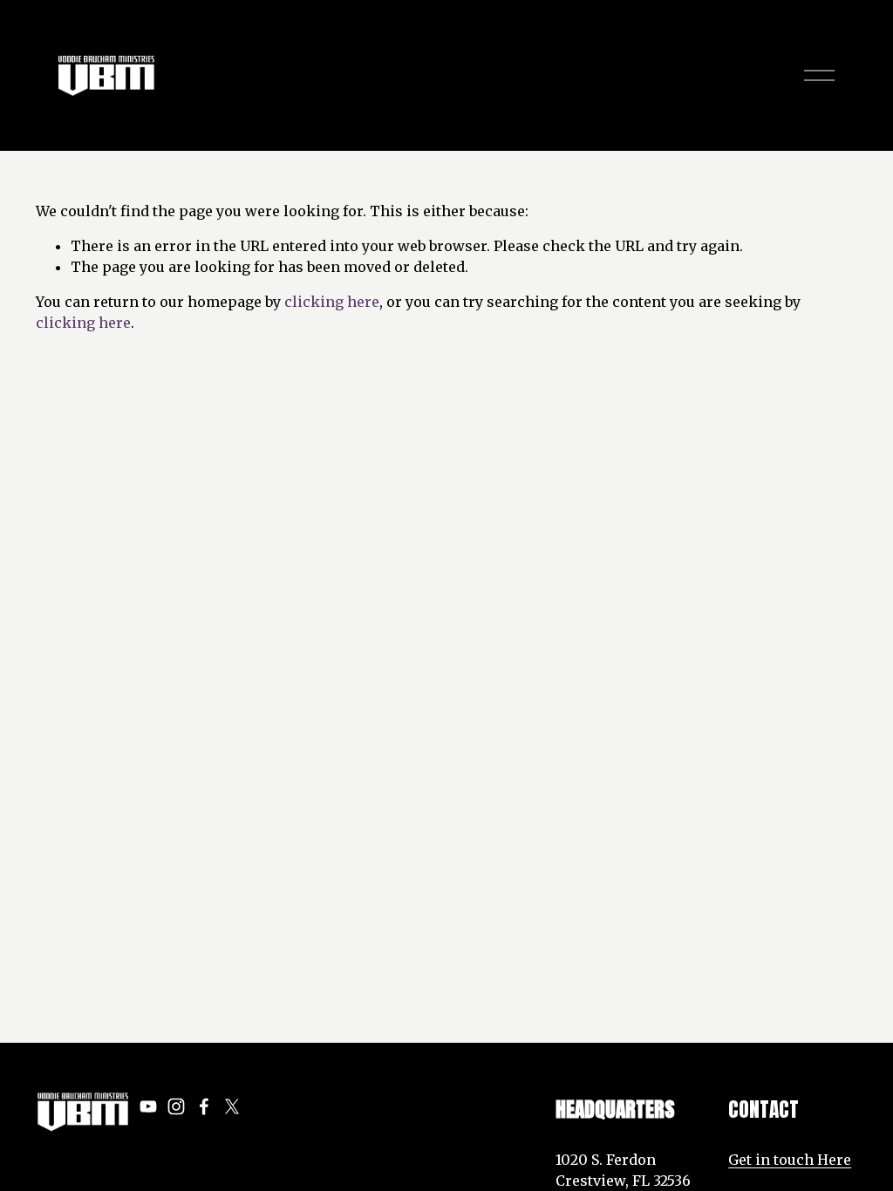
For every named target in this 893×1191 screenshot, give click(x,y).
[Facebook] (204, 1106)
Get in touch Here (789, 1159)
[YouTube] (148, 1106)
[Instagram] (176, 1106)
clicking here (331, 301)
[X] (232, 1106)
